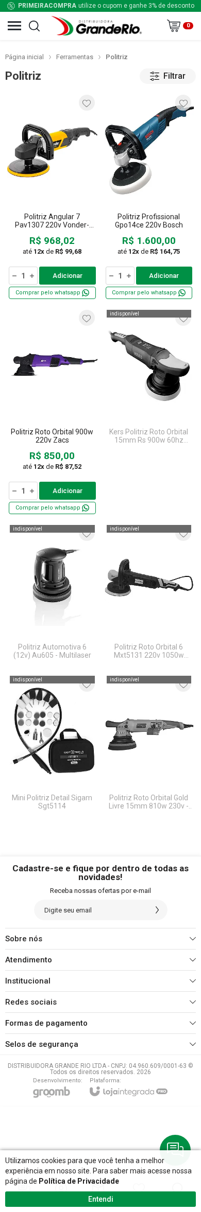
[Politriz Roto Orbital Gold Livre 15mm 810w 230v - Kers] (149, 745)
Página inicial (24, 57)
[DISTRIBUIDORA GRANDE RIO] (98, 26)
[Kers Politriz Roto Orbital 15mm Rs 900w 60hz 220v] (149, 411)
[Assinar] (157, 910)
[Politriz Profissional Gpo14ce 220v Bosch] (149, 196)
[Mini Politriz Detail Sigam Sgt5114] (52, 745)
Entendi (100, 1199)
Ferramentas (74, 57)
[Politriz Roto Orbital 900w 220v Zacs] (52, 411)
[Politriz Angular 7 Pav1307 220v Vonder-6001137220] (52, 196)
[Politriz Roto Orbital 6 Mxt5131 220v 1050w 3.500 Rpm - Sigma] (149, 594)
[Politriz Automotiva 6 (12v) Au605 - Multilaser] (52, 594)
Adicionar (67, 275)
